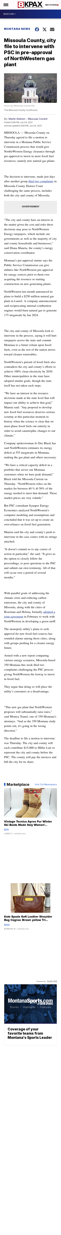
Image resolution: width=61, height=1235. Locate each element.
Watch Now (51, 5)
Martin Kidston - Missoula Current (27, 118)
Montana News (17, 29)
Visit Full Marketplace (46, 784)
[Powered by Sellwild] (52, 981)
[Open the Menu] (6, 5)
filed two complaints (40, 181)
